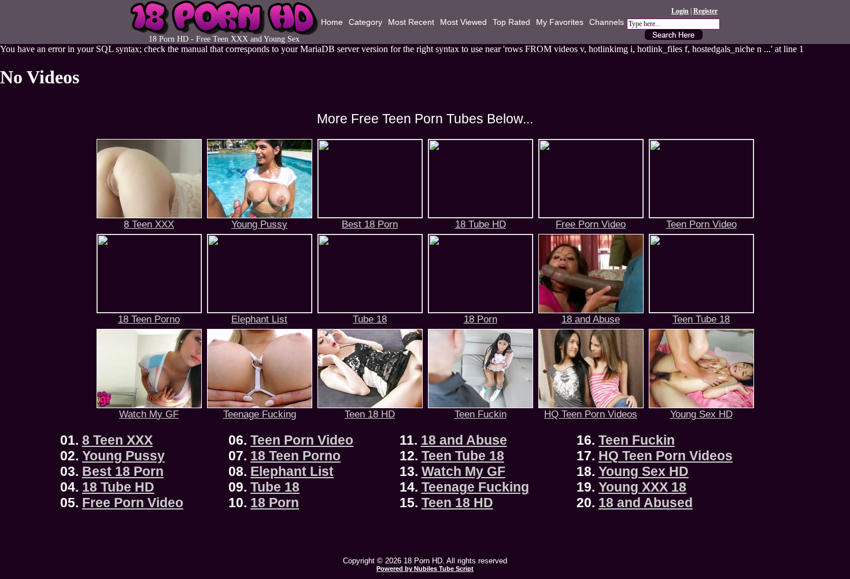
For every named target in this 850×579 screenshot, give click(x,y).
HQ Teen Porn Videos (590, 414)
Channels (606, 22)
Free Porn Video (591, 224)
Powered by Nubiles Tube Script (425, 568)
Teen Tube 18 (701, 319)
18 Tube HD (480, 224)
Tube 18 (370, 319)
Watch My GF (149, 414)
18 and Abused (645, 502)
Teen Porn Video (701, 224)
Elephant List (259, 319)
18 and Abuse (590, 319)
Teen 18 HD (370, 414)
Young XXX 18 (642, 486)
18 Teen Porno (149, 319)
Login (680, 11)
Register (705, 11)
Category (365, 22)
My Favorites (559, 22)
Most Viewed (463, 22)
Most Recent (411, 22)
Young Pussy (259, 224)
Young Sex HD (701, 414)
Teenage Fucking (259, 414)
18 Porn (480, 319)
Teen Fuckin (480, 414)
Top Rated (511, 22)
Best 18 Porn (370, 224)
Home (332, 22)
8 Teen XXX (149, 224)
